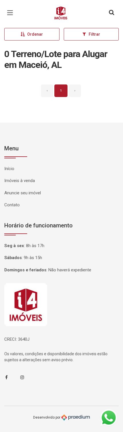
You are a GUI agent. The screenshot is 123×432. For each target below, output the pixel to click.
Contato (12, 204)
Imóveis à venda (19, 180)
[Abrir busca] (111, 13)
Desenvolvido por (47, 417)
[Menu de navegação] (11, 13)
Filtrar (94, 34)
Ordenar (35, 34)
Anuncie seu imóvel (22, 192)
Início (9, 168)
